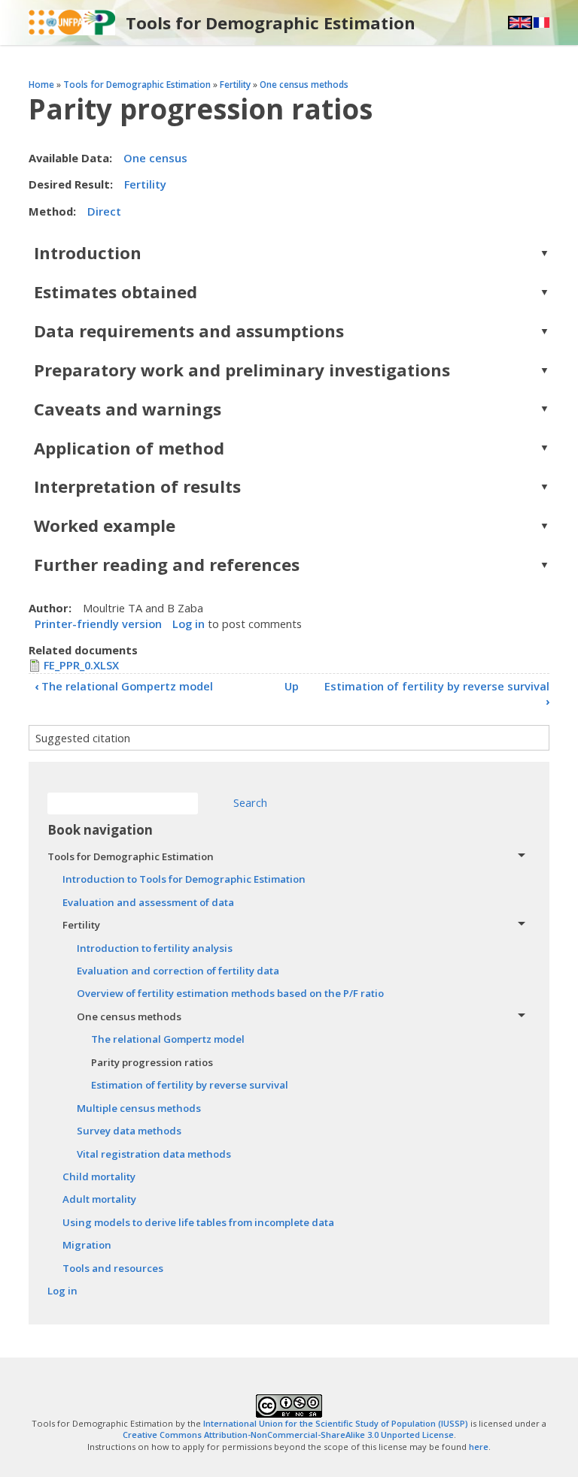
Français (541, 22)
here (478, 1446)
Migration (86, 1245)
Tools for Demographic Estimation (270, 22)
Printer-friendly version (98, 623)
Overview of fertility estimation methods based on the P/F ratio (230, 993)
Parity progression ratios (152, 1062)
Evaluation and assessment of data (148, 902)
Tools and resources (112, 1268)
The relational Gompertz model (124, 685)
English (520, 22)
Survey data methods (129, 1130)
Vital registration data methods (154, 1154)
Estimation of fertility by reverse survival (436, 693)
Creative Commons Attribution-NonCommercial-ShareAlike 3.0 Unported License (288, 1434)
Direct (104, 211)
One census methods (304, 84)
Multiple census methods (139, 1108)
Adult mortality (99, 1199)
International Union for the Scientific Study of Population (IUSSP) (335, 1423)
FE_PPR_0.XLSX (81, 664)
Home (41, 84)
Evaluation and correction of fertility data (178, 970)
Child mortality (98, 1176)
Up (291, 685)
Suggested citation (82, 737)
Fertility (235, 84)
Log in (188, 623)
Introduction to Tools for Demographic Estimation (184, 879)
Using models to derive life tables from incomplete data (198, 1222)
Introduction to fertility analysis (155, 948)
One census (155, 157)
